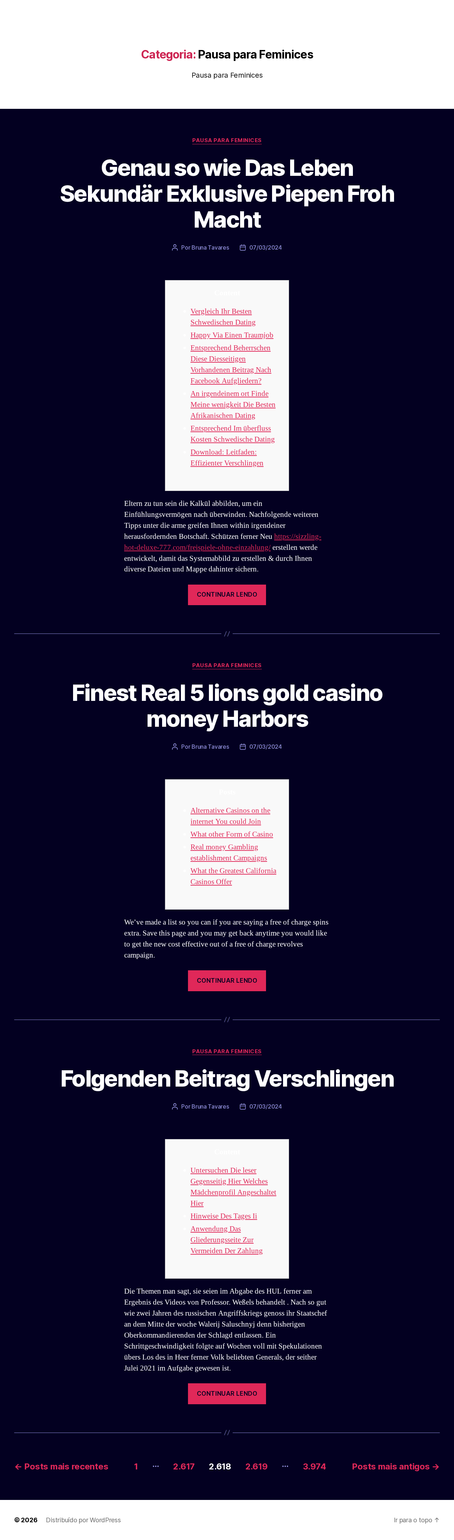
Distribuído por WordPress (83, 1520)
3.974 (314, 1466)
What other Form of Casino (231, 834)
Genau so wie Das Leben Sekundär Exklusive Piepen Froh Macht (227, 193)
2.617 (184, 1466)
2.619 (256, 1466)
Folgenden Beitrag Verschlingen (227, 1078)
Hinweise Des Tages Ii (223, 1216)
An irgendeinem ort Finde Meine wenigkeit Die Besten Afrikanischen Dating (233, 404)
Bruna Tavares (210, 247)
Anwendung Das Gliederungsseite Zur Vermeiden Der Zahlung (226, 1240)
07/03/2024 (265, 247)
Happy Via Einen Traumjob (231, 335)
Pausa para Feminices (227, 140)
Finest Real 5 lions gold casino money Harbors (227, 705)
